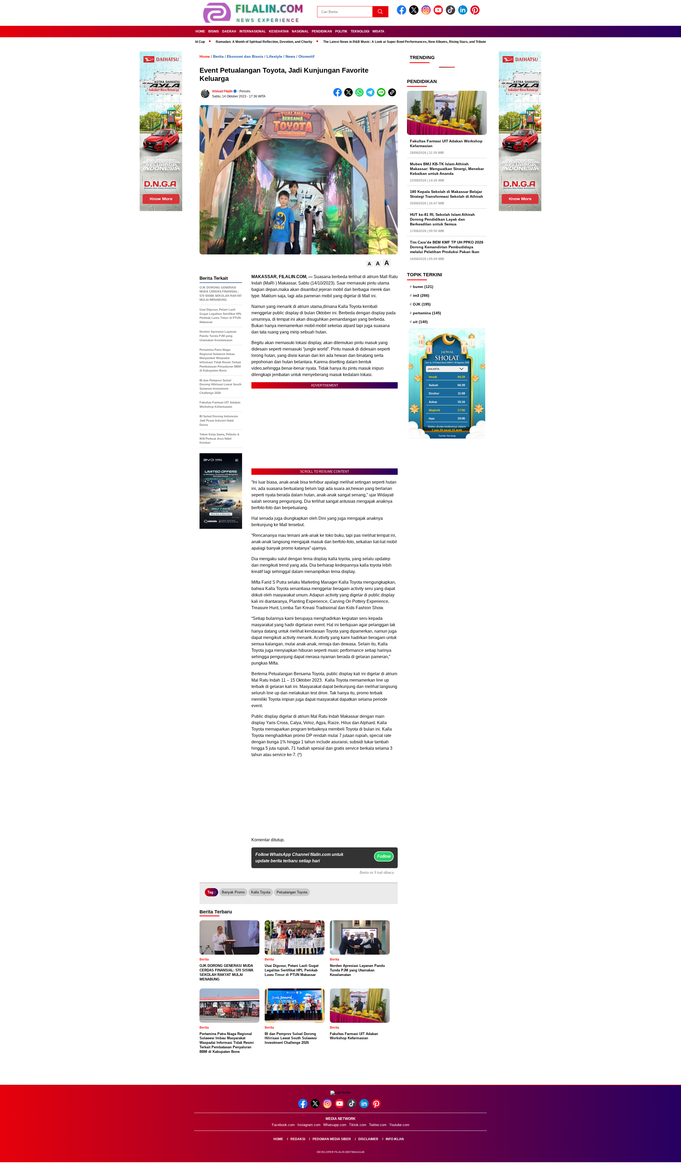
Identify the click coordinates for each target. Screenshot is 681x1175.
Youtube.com (399, 1125)
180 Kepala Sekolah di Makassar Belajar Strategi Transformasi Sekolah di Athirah (446, 194)
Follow (384, 856)
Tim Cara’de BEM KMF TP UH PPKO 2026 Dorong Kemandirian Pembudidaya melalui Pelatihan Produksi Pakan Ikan (446, 247)
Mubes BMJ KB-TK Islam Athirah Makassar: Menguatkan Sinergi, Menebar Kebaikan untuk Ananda (447, 168)
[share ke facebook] (338, 95)
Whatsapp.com (334, 1125)
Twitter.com (378, 1125)
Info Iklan (395, 1139)
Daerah (229, 31)
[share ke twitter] (349, 95)
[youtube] (439, 13)
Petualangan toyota (292, 892)
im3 (421, 295)
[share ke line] (382, 95)
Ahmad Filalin (222, 91)
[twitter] (414, 13)
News (290, 56)
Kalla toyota (260, 892)
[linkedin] (463, 13)
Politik (341, 31)
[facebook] (402, 13)
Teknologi (360, 31)
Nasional (300, 31)
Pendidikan (322, 31)
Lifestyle (274, 56)
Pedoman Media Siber (332, 1139)
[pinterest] (475, 13)
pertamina (427, 313)
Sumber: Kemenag (447, 435)
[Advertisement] (324, 799)
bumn (423, 286)
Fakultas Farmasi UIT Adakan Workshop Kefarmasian (446, 143)
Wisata (378, 31)
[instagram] (427, 13)
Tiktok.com (357, 1125)
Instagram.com (309, 1125)
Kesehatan (279, 31)
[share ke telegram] (371, 95)
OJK (422, 304)
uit (420, 322)
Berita (218, 56)
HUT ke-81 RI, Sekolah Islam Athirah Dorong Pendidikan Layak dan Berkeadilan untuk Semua (442, 219)
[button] (369, 264)
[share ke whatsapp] (360, 95)
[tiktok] (451, 13)
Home (200, 31)
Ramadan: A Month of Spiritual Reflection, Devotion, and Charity (215, 42)
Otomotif (306, 56)
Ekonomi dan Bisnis (245, 56)
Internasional (252, 31)
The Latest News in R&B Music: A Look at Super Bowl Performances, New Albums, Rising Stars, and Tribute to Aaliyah (363, 42)
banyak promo (233, 892)
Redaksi (297, 1139)
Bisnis (213, 31)
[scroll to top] (656, 1166)
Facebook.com (283, 1125)
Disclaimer (368, 1139)
